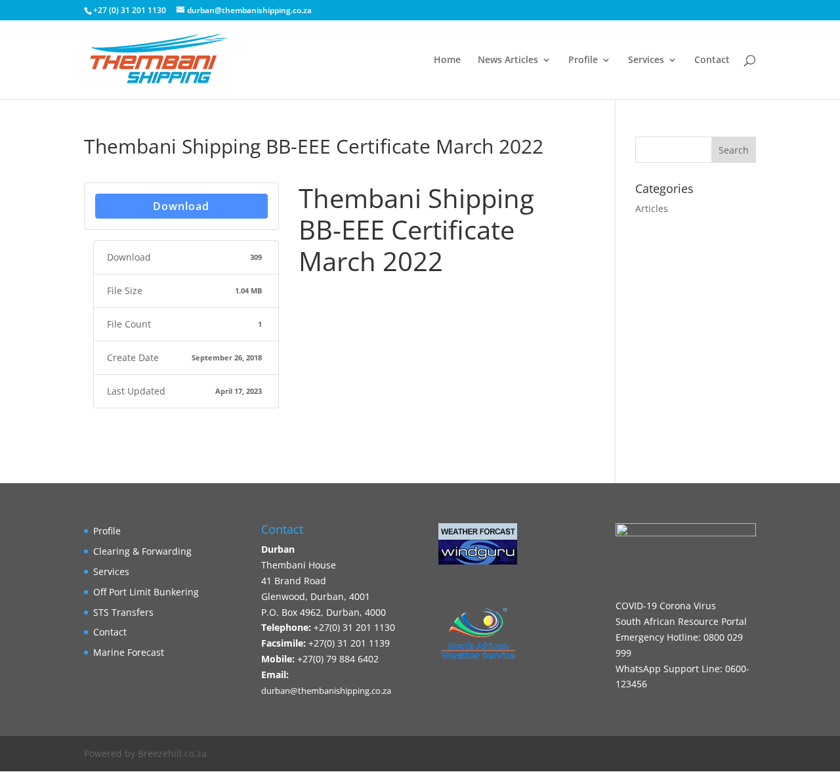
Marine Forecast (128, 652)
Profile (583, 60)
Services (646, 60)
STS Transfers (123, 612)
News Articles (508, 60)
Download (181, 206)
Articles (651, 208)
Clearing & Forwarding (142, 551)
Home (447, 60)
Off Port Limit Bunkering (146, 592)
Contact (712, 60)
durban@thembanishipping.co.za (326, 691)
